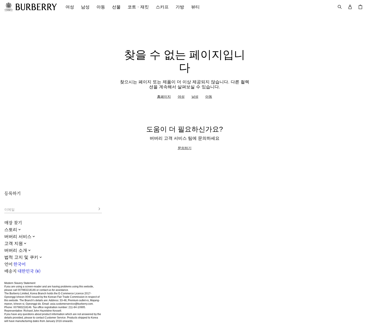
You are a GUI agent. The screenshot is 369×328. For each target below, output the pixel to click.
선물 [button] (116, 7)
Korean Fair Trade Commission (66, 296)
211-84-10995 (77, 307)
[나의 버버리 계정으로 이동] (350, 7)
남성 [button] (85, 7)
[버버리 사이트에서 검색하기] (339, 7)
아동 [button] (101, 7)
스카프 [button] (162, 7)
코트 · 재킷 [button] (138, 7)
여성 (181, 96)
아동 (208, 96)
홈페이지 (164, 96)
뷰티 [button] (195, 7)
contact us (45, 290)
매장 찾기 (13, 222)
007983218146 (27, 290)
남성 (195, 96)
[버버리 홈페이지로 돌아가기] (36, 7)
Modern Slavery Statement (19, 283)
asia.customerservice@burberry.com (71, 303)
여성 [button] (69, 7)
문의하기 (185, 148)
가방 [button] (180, 7)
